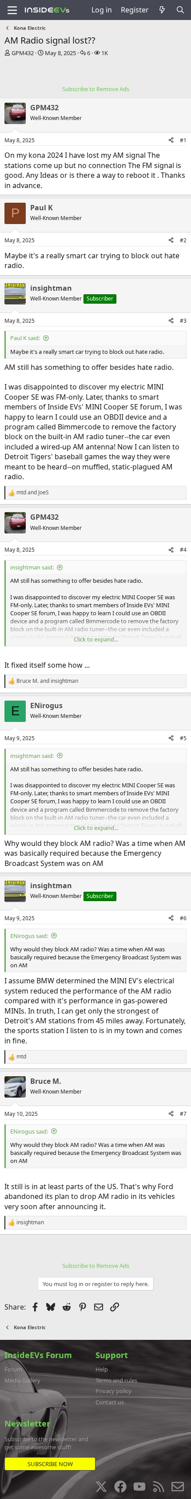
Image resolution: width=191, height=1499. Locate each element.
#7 (183, 1114)
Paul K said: (25, 338)
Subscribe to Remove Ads (95, 89)
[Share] (171, 141)
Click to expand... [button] (96, 639)
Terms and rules (116, 1380)
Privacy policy (113, 1391)
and (32, 492)
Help (102, 1369)
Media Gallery (22, 1380)
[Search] (180, 9)
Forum (13, 1369)
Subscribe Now (50, 1464)
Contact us (110, 1402)
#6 (183, 918)
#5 (183, 738)
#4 (183, 549)
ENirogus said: (29, 936)
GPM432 (23, 53)
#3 (183, 321)
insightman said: (32, 567)
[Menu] (12, 10)
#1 (183, 140)
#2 (183, 240)
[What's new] (162, 9)
